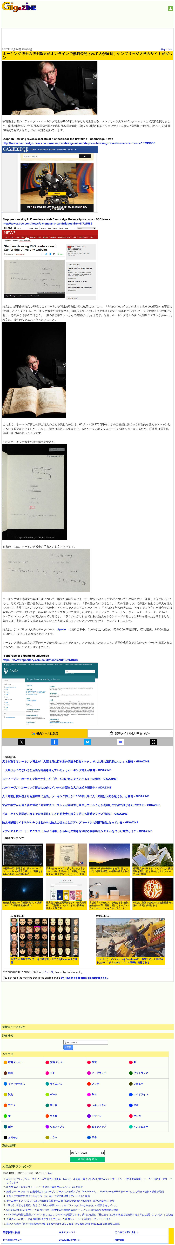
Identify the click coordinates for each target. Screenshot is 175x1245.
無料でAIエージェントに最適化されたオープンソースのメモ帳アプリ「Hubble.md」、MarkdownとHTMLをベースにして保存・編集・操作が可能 (85, 1191)
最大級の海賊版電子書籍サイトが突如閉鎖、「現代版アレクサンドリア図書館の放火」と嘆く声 (66, 905)
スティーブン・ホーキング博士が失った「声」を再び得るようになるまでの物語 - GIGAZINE (59, 778)
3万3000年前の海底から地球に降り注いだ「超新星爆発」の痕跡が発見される (109, 870)
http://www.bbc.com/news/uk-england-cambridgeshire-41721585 (47, 223)
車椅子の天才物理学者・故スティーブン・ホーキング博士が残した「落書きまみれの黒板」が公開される (23, 871)
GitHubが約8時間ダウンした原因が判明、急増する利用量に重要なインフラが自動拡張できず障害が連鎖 (62, 1209)
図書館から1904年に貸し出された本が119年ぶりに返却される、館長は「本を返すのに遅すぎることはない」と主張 (65, 871)
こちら (49, 1173)
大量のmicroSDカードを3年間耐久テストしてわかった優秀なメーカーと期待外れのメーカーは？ (58, 1219)
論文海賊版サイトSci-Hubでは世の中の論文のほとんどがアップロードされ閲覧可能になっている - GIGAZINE (70, 822)
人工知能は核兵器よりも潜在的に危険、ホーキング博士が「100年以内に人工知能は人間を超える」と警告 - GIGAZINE (75, 796)
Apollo (61, 629)
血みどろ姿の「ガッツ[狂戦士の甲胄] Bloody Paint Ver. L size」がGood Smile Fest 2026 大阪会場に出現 (63, 1223)
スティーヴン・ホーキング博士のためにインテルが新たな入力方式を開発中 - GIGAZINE (56, 787)
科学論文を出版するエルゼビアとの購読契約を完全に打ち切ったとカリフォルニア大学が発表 (153, 871)
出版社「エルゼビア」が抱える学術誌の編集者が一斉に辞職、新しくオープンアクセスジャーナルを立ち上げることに (109, 905)
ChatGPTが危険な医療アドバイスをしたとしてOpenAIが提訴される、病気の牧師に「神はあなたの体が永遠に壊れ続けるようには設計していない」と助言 (89, 1214)
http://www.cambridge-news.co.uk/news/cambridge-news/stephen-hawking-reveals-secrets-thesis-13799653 (79, 143)
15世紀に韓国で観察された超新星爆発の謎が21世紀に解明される (153, 904)
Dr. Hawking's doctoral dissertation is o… (85, 977)
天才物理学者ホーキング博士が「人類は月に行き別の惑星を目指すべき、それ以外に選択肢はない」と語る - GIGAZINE (75, 761)
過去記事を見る (87, 1159)
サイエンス (167, 49)
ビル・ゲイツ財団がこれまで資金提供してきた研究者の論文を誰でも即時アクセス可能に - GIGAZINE (64, 813)
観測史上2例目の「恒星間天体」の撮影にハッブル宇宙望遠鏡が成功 (22, 904)
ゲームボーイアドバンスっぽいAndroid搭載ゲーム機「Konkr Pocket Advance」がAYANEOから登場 (60, 1200)
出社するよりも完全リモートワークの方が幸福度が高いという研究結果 (44, 1186)
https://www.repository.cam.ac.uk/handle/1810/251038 (40, 660)
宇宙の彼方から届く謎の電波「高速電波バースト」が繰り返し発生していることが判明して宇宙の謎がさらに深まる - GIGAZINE (81, 805)
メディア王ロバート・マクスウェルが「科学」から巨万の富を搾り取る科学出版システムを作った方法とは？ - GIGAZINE (77, 831)
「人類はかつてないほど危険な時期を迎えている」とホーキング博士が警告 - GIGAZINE (56, 770)
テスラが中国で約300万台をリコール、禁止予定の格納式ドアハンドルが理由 (48, 1196)
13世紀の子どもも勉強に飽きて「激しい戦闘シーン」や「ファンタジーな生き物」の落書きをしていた (61, 1205)
